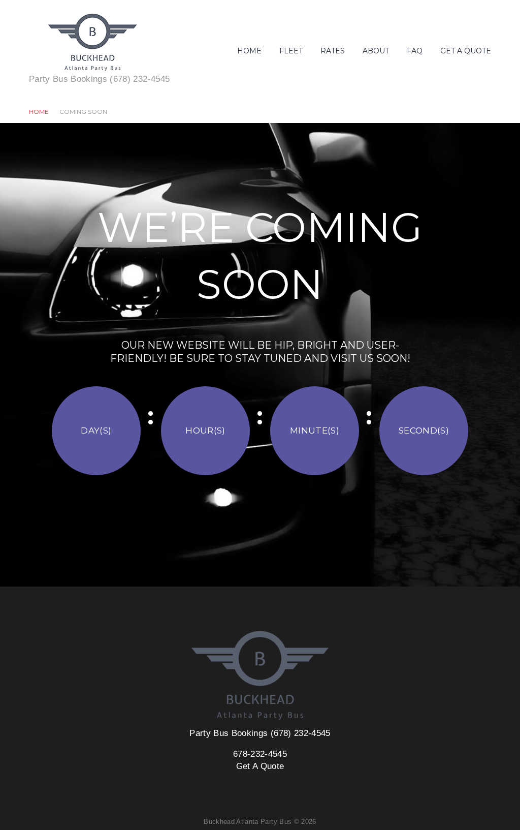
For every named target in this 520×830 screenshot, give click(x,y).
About (376, 50)
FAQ (414, 50)
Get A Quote (465, 50)
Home (249, 50)
